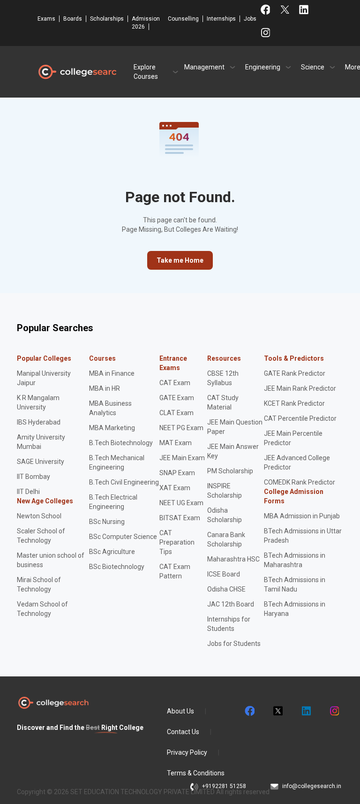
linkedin (305, 711)
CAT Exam (174, 383)
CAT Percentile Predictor (300, 418)
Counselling (183, 18)
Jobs (250, 18)
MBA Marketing (112, 428)
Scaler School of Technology (41, 535)
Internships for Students (228, 623)
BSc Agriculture (112, 551)
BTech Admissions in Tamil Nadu (294, 584)
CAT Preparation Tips (177, 542)
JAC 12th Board (230, 604)
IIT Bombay (33, 476)
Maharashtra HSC (233, 559)
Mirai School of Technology (39, 584)
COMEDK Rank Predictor (299, 482)
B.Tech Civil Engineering (124, 482)
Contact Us (183, 732)
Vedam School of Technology (42, 608)
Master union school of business (50, 560)
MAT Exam (175, 443)
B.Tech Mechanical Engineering (116, 462)
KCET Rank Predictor (294, 403)
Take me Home (180, 260)
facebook (249, 711)
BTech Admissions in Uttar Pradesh (303, 535)
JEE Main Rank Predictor (300, 388)
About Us (180, 711)
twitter (277, 711)
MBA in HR (104, 388)
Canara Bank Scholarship (226, 539)
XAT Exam (174, 488)
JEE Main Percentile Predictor (293, 438)
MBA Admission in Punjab (302, 516)
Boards (72, 18)
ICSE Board (223, 574)
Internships (221, 18)
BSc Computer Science (123, 536)
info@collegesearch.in (311, 786)
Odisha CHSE (226, 589)
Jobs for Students (234, 643)
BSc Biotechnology (116, 566)
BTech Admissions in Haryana (294, 608)
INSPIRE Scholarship (224, 490)
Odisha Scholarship (224, 515)
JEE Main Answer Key (233, 451)
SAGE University (40, 461)
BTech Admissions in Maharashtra (294, 560)
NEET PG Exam (181, 428)
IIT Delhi (28, 491)
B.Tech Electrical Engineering (113, 501)
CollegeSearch (77, 71)
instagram (334, 711)
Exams (46, 18)
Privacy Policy (187, 752)
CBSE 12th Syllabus (223, 378)
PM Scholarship (230, 471)
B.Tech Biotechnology (121, 443)
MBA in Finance (112, 373)
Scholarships (107, 18)
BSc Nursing (107, 521)
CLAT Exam (176, 413)
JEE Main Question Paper (234, 426)
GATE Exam (176, 398)
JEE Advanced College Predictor (297, 462)
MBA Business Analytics (110, 408)
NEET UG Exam (181, 503)
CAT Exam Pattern (174, 571)
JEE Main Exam (182, 458)
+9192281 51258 (224, 786)
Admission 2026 (146, 22)
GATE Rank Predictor (294, 373)
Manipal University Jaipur (44, 378)
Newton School (39, 516)
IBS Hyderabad (38, 422)
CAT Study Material (223, 402)
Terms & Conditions (196, 773)
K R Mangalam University (38, 402)
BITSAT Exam (179, 518)
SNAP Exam (177, 473)
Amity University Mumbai (41, 441)
